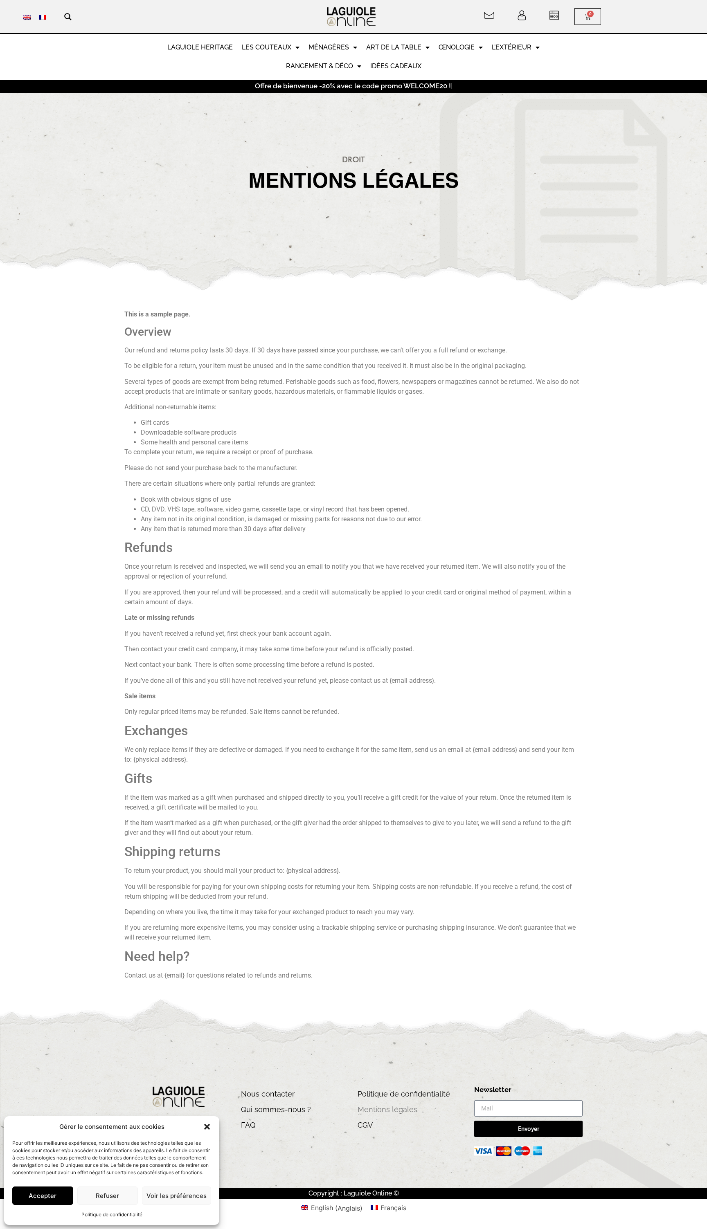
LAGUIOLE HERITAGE (200, 47)
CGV (365, 1125)
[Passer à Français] (42, 16)
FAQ (248, 1125)
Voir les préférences (176, 1196)
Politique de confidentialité (111, 1214)
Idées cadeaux (395, 66)
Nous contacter (268, 1094)
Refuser (107, 1196)
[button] (207, 1127)
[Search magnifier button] (68, 17)
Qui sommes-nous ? (276, 1109)
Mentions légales (387, 1109)
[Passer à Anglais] (27, 16)
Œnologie (457, 47)
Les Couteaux (266, 47)
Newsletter (492, 1090)
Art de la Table (393, 47)
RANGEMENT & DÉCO (319, 66)
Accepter (42, 1196)
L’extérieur (511, 47)
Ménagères (328, 47)
